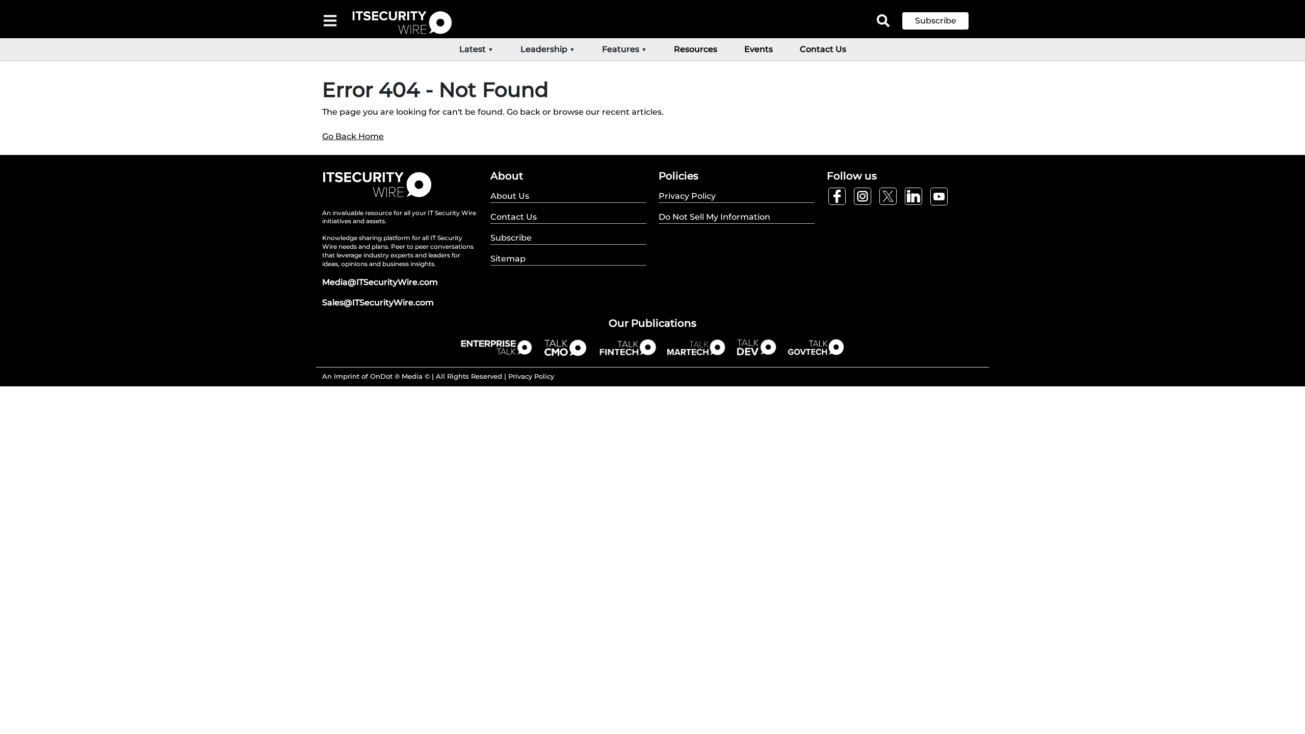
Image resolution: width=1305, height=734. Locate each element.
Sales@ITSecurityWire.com (378, 302)
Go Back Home (353, 136)
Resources (695, 49)
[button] (943, 21)
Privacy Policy (531, 376)
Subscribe (935, 20)
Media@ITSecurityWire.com (380, 282)
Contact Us (823, 49)
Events (758, 49)
